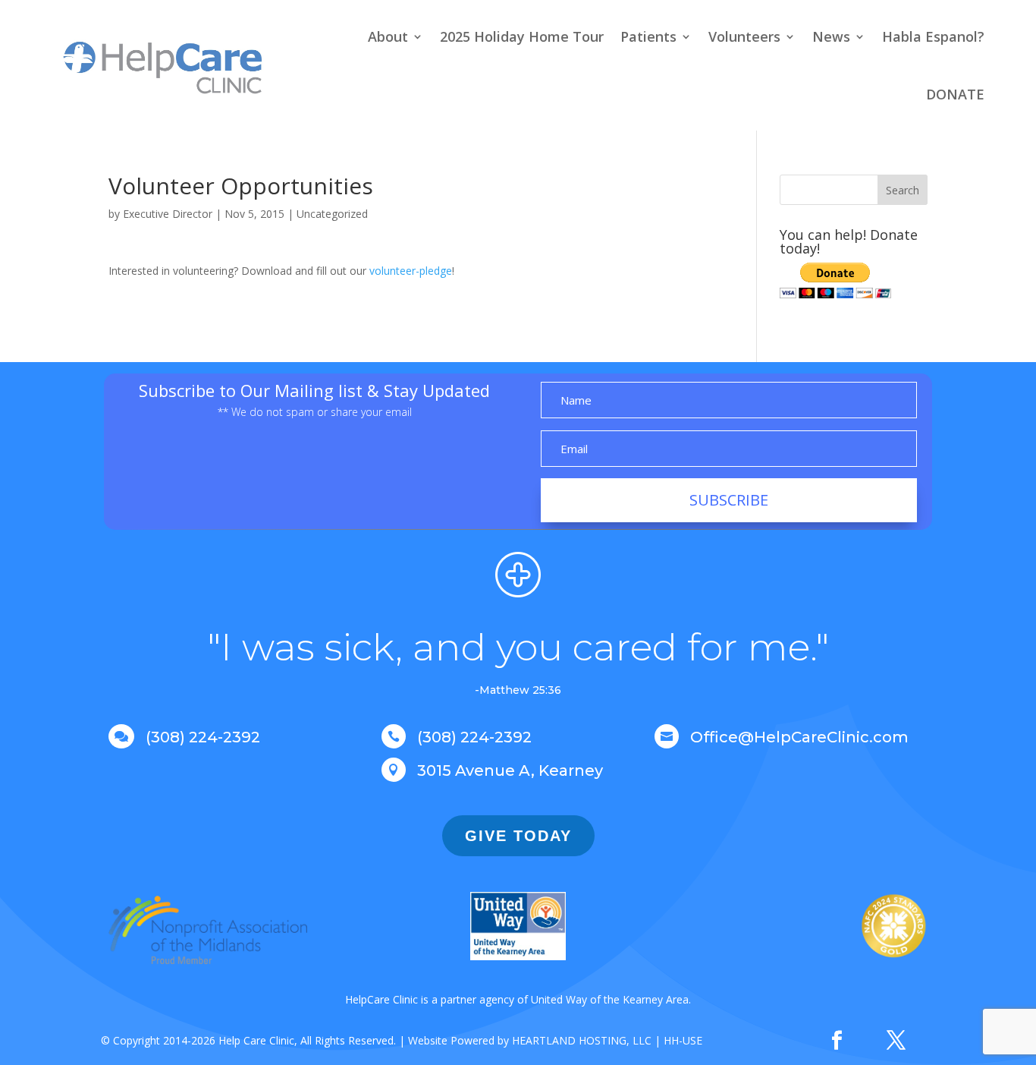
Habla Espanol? (933, 36)
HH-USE (683, 1040)
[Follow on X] (896, 1041)
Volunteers (744, 36)
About (388, 36)
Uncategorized (332, 213)
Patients (648, 36)
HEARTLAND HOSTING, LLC (581, 1040)
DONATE (955, 94)
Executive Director (167, 213)
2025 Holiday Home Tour (522, 36)
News (831, 36)
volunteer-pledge (410, 270)
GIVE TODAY (518, 835)
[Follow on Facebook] (836, 1041)
